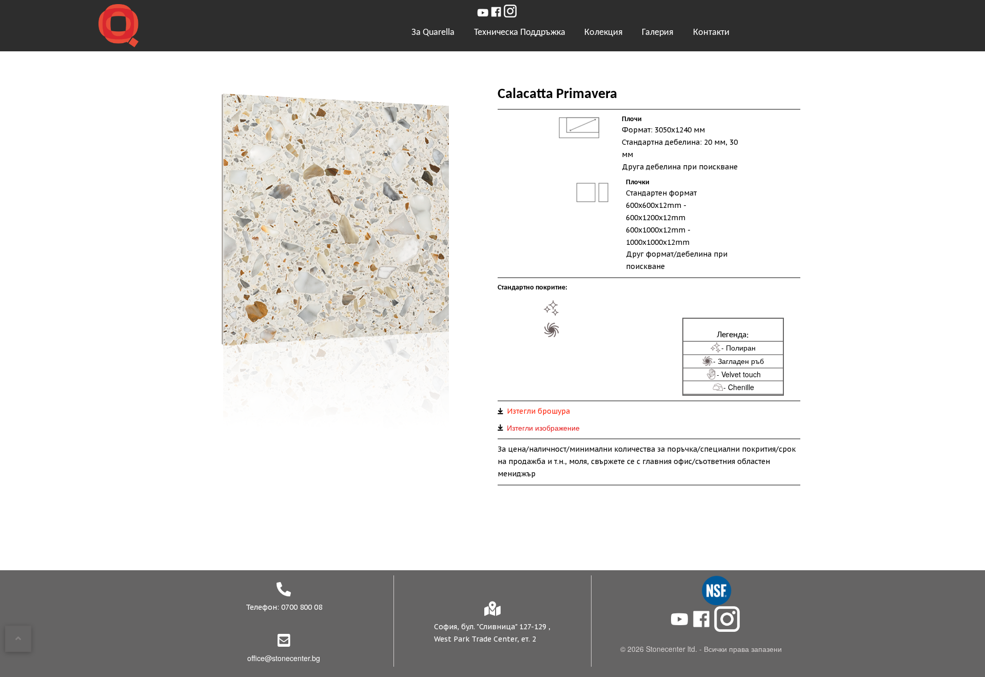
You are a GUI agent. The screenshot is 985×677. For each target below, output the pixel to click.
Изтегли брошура (538, 411)
